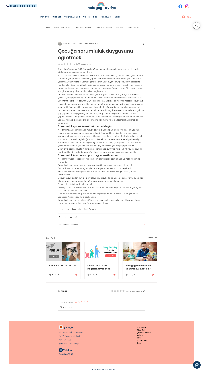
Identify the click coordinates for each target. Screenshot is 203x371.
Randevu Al (142, 340)
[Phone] (8, 6)
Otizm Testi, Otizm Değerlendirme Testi (98, 267)
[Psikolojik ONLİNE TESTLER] (63, 251)
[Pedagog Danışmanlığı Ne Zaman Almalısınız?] (140, 251)
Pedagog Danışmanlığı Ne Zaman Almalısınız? (138, 267)
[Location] (61, 327)
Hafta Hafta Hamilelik (83, 27)
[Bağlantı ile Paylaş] (76, 217)
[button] (117, 17)
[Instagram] (187, 6)
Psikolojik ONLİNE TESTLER (62, 265)
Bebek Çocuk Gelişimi (62, 27)
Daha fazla (132, 27)
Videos (140, 335)
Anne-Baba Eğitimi (75, 209)
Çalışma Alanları (144, 332)
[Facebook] (180, 6)
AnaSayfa (141, 327)
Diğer (139, 343)
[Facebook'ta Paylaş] (59, 217)
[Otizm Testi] (102, 251)
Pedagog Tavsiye (101, 7)
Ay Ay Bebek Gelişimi (104, 27)
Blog (48, 27)
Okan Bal (140, 330)
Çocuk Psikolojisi (90, 209)
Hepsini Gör (152, 238)
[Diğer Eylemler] (143, 43)
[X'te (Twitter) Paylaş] (65, 217)
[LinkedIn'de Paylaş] (71, 217)
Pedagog (119, 27)
